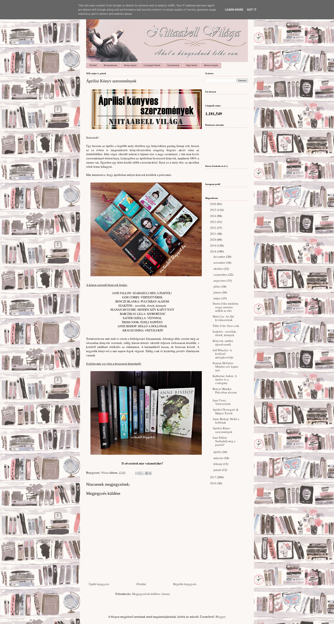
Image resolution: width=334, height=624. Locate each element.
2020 (213, 240)
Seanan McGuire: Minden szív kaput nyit (225, 366)
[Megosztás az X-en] (143, 473)
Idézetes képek (211, 65)
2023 (213, 222)
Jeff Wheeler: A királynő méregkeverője (223, 353)
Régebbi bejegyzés (185, 584)
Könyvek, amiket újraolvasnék (223, 342)
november (219, 263)
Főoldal (93, 65)
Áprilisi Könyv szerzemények (222, 430)
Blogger (220, 617)
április (217, 452)
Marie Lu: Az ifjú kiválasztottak (223, 318)
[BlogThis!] (140, 473)
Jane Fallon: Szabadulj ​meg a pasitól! (224, 441)
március (218, 458)
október (218, 269)
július (217, 286)
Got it (252, 9)
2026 (213, 204)
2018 (213, 251)
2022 (213, 228)
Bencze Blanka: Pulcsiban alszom (225, 390)
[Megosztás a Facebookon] (147, 473)
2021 (213, 234)
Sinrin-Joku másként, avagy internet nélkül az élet (226, 307)
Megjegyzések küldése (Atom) (151, 594)
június (217, 292)
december (219, 257)
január (217, 470)
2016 (213, 483)
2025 (213, 210)
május (217, 298)
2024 (213, 216)
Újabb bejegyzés (99, 584)
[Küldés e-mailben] (137, 473)
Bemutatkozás (110, 65)
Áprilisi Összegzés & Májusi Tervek (225, 411)
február (218, 464)
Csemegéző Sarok (152, 65)
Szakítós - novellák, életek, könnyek (225, 333)
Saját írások (191, 65)
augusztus (219, 280)
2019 (213, 245)
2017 (213, 477)
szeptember (220, 275)
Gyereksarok (173, 65)
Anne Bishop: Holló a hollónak (226, 420)
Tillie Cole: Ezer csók (226, 326)
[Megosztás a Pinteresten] (150, 473)
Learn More (234, 9)
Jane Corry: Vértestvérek (222, 402)
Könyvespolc (130, 65)
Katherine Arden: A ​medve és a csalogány (225, 379)
